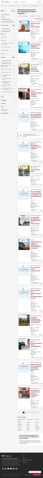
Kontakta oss (24, 462)
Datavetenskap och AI (6, 60)
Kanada (28, 422)
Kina (36, 424)
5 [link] (32, 412)
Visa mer (2, 53)
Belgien (37, 422)
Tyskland (19, 422)
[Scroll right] (42, 16)
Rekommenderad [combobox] (38, 18)
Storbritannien (29, 419)
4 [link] (30, 412)
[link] (39, 412)
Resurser (24, 1)
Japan (27, 424)
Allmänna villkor (27, 474)
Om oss (23, 457)
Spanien (28, 429)
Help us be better (37, 474)
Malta (27, 428)
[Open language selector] (37, 2)
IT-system (38, 16)
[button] (5, 14)
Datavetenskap (25, 16)
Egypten (37, 426)
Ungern (28, 426)
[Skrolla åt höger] (41, 6)
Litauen (19, 428)
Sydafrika (20, 426)
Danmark (37, 419)
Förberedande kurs (5, 28)
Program (16, 1)
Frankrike (20, 424)
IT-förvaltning (32, 16)
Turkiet (37, 429)
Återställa (13, 10)
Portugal (37, 428)
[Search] (35, 2)
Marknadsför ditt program (27, 459)
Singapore (20, 429)
